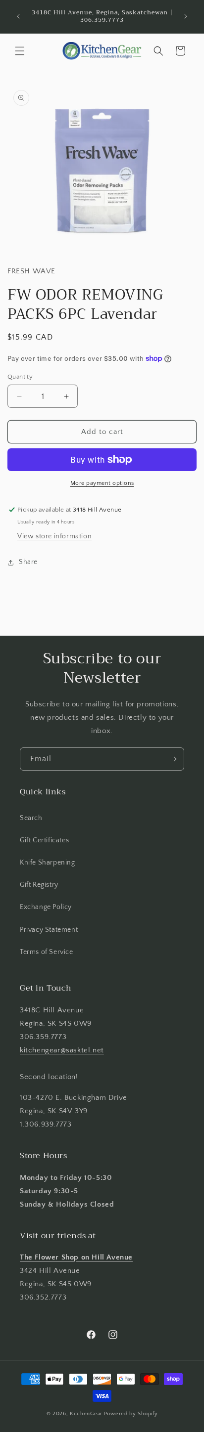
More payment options (102, 483)
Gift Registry (39, 885)
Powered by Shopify (131, 1414)
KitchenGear (86, 1414)
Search (31, 818)
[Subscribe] (173, 759)
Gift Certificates (44, 840)
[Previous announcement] (18, 16)
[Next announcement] (186, 16)
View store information (54, 536)
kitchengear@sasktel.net (62, 1050)
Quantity (20, 376)
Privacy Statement (49, 930)
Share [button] (28, 562)
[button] (20, 51)
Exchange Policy (46, 907)
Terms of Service (46, 952)
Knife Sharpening (47, 863)
